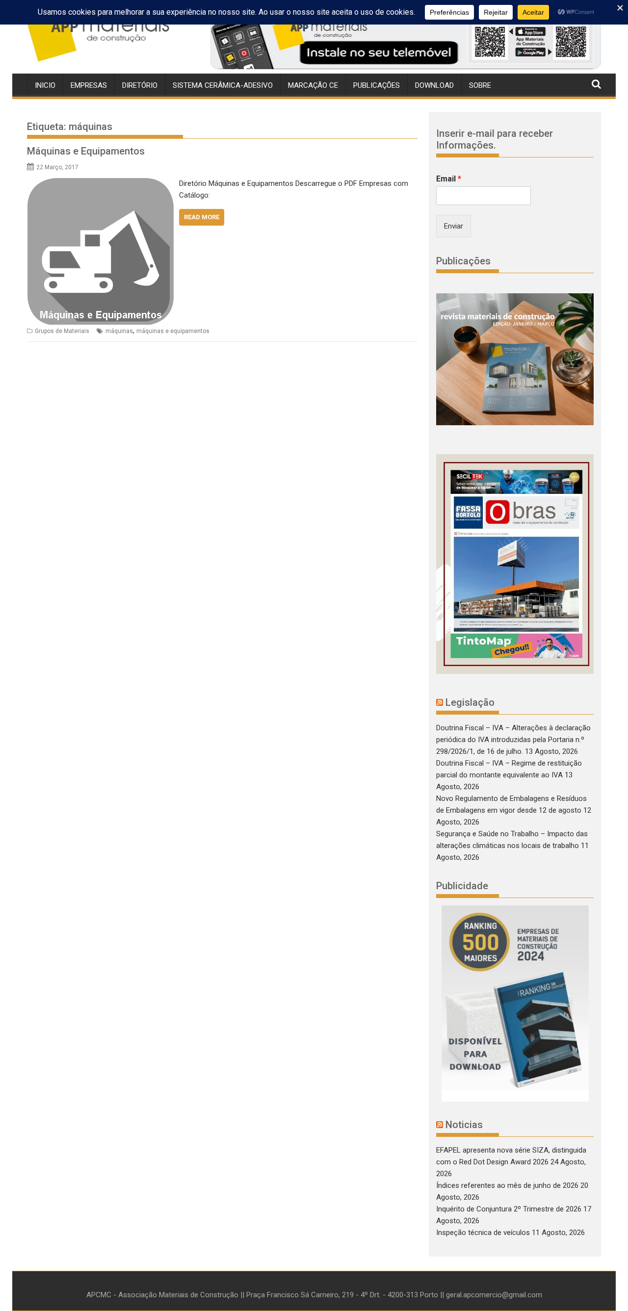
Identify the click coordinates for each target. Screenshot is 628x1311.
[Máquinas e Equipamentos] (100, 183)
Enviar (453, 226)
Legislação (470, 702)
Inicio (45, 85)
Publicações (376, 85)
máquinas (119, 331)
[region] (405, 40)
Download (434, 85)
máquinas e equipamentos (172, 331)
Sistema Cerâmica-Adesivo (223, 85)
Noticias (464, 1125)
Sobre (480, 85)
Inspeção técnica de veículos (483, 1232)
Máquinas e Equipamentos (86, 151)
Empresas (89, 85)
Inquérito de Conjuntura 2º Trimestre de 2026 (508, 1209)
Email (448, 178)
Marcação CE (313, 85)
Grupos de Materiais (62, 331)
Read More (201, 217)
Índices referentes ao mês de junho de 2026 (507, 1185)
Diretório (139, 85)
